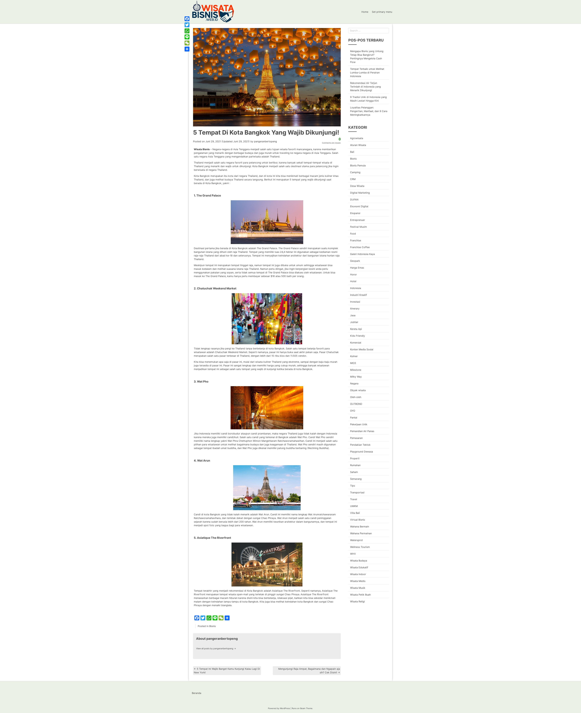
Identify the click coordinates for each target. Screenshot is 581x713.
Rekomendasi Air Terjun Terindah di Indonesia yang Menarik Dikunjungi (365, 86)
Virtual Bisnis (357, 519)
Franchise (355, 240)
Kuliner (354, 356)
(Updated (227, 141)
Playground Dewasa (361, 451)
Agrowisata (356, 138)
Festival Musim (358, 226)
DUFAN (354, 199)
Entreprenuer (357, 219)
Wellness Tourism (360, 546)
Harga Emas (357, 267)
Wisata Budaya (358, 560)
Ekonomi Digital (359, 206)
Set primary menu (382, 11)
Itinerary (354, 308)
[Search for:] (368, 30)
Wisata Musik (357, 587)
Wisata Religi (357, 601)
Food (353, 233)
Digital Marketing (360, 192)
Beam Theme (306, 708)
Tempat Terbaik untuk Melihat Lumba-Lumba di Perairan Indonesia (367, 72)
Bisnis (212, 626)
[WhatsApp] (187, 31)
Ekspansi (355, 213)
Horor (353, 274)
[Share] (187, 49)
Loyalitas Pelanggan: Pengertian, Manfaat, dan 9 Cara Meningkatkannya (368, 111)
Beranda (196, 693)
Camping (355, 172)
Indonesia (355, 288)
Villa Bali (355, 512)
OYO (352, 410)
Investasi (355, 301)
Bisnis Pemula (358, 165)
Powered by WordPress (279, 708)
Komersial (355, 342)
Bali (352, 151)
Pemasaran (356, 437)
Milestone (355, 369)
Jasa (352, 315)
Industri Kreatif (358, 294)
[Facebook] (187, 19)
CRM (353, 179)
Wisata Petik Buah (360, 594)
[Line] (187, 37)
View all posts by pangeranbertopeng (216, 648)
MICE (353, 363)
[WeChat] (187, 43)
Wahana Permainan (361, 533)
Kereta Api (356, 328)
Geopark (355, 260)
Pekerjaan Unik (358, 424)
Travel (353, 499)
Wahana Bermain (359, 526)
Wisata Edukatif (359, 567)
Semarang (356, 478)
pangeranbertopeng (265, 141)
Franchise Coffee (360, 247)
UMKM (354, 506)
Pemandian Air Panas (362, 431)
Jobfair (354, 322)
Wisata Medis (357, 581)
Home (364, 11)
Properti (354, 458)
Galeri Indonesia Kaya (362, 254)
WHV (353, 553)
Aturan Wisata (358, 145)
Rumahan (355, 465)
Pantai (353, 417)
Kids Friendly (357, 335)
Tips (352, 485)
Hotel (353, 281)
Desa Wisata (357, 185)
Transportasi (357, 492)
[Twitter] (187, 25)
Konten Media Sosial (361, 349)
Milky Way (356, 376)
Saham (354, 472)
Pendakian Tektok (360, 444)
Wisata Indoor (358, 574)
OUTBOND (356, 403)
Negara (354, 383)
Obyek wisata (358, 390)
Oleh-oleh (355, 397)
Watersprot (356, 540)
